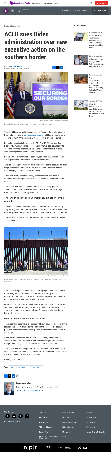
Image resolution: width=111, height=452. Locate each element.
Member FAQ (66, 432)
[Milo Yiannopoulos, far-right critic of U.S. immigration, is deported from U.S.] (81, 60)
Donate (102, 3)
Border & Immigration (12, 26)
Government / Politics (96, 101)
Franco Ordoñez (17, 66)
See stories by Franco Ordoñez (30, 390)
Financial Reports (68, 412)
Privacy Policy (44, 432)
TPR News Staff (91, 417)
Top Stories (36, 367)
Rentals (65, 437)
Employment (43, 422)
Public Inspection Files (69, 422)
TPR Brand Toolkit (45, 427)
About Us (42, 412)
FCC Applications (68, 427)
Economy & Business (95, 32)
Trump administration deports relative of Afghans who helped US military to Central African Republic (96, 85)
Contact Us (43, 417)
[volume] (12, 10)
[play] (6, 11)
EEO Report (66, 417)
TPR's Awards (90, 427)
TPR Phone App (91, 422)
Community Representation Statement (48, 437)
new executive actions (33, 135)
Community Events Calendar (95, 432)
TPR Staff (89, 412)
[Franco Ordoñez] (9, 388)
